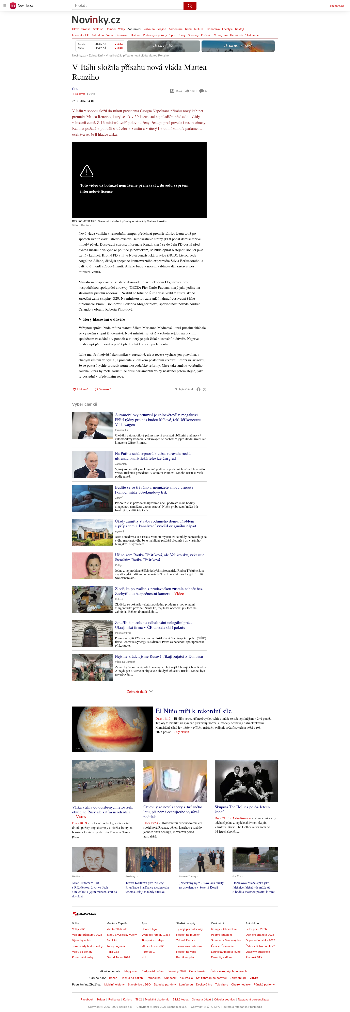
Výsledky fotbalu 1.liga (156, 934)
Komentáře (176, 29)
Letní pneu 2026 (256, 929)
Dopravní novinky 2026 (260, 940)
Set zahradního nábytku (211, 977)
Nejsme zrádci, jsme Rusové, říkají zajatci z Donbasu (159, 656)
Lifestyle (227, 29)
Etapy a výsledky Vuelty (122, 934)
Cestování (121, 35)
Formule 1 (148, 951)
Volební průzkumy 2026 (87, 934)
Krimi (188, 29)
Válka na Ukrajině (155, 29)
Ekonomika (213, 29)
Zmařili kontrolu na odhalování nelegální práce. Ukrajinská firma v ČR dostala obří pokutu (154, 625)
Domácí (111, 29)
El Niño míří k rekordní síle (194, 710)
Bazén (113, 977)
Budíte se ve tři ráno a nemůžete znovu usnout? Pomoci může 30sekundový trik (154, 489)
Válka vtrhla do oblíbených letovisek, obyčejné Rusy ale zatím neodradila (102, 809)
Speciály (193, 35)
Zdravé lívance (185, 940)
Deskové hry (204, 984)
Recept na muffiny (188, 934)
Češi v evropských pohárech (228, 971)
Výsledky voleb (81, 940)
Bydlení (119, 531)
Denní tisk (236, 35)
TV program (220, 35)
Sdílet (193, 91)
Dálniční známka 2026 (260, 934)
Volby (121, 29)
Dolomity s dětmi (221, 957)
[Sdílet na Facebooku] (198, 389)
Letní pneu (186, 984)
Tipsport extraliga (153, 940)
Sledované (252, 35)
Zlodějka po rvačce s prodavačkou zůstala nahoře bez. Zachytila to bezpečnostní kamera (159, 591)
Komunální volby (82, 957)
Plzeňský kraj (123, 633)
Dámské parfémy (165, 984)
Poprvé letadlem (221, 934)
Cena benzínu (198, 971)
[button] (92, 425)
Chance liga (149, 929)
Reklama (114, 999)
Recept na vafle (186, 951)
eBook (178, 91)
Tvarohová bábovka (189, 946)
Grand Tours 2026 (118, 957)
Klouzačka (186, 977)
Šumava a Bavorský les (226, 940)
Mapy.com (131, 971)
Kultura (198, 29)
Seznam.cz (337, 5)
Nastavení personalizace (254, 999)
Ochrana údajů (201, 999)
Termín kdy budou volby (87, 946)
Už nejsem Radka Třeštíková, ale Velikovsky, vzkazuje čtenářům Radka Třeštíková (159, 557)
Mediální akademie (157, 999)
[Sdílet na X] (205, 389)
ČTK (75, 89)
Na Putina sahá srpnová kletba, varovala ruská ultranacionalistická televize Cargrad (153, 456)
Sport (172, 35)
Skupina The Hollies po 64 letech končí (242, 809)
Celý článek (181, 732)
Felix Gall (113, 951)
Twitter (101, 999)
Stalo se (98, 29)
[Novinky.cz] (96, 20)
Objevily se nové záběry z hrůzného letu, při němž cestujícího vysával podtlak (172, 811)
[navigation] (5, 5)
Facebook (87, 999)
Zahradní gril (238, 977)
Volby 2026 (79, 929)
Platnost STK (254, 957)
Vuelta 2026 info (117, 929)
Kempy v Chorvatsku (224, 929)
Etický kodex (181, 999)
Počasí (205, 35)
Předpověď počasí (152, 971)
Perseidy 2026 (177, 971)
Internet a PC (80, 35)
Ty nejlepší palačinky (189, 929)
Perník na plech (186, 957)
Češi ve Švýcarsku (223, 946)
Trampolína (153, 977)
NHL (144, 957)
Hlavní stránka (81, 29)
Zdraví (118, 497)
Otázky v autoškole (258, 951)
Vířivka (254, 977)
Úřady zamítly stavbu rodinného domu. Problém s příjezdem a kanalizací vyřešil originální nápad (155, 523)
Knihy (118, 565)
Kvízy (182, 35)
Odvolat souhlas (224, 999)
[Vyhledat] (190, 6)
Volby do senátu (82, 951)
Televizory (221, 984)
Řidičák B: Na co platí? (260, 946)
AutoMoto (98, 35)
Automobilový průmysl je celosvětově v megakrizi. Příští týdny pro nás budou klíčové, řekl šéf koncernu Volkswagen (158, 419)
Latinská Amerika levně (226, 951)
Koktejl (239, 29)
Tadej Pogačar (116, 946)
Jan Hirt (112, 940)
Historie (136, 35)
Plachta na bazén (132, 977)
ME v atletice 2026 (153, 946)
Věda (109, 35)
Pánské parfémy (264, 984)
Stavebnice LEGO (139, 984)
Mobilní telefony (114, 984)
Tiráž (139, 999)
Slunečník (170, 977)
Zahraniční (134, 29)
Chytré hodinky (241, 984)
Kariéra (127, 999)
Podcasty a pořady (155, 35)
